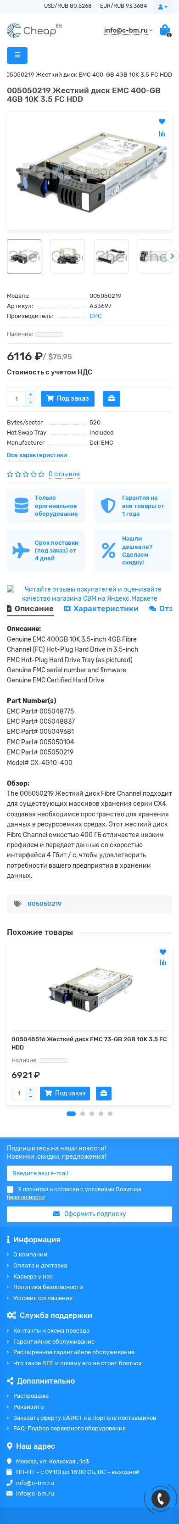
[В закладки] (163, 952)
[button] (71, 1113)
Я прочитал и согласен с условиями (74, 1193)
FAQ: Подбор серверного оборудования (69, 1428)
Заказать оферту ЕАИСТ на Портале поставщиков (84, 1417)
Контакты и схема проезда (51, 1330)
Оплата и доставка (40, 1265)
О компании (30, 1254)
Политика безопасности (48, 1287)
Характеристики (106, 608)
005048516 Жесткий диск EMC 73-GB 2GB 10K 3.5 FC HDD (89, 1043)
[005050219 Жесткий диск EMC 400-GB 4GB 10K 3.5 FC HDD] (89, 171)
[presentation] (6, 256)
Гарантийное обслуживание (54, 1341)
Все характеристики (37, 455)
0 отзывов (64, 474)
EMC (96, 316)
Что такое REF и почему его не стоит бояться (77, 1363)
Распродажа (31, 1395)
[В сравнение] (163, 962)
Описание (34, 608)
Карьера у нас (33, 1276)
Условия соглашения (43, 1298)
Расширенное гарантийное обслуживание (73, 1352)
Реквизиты (29, 1406)
